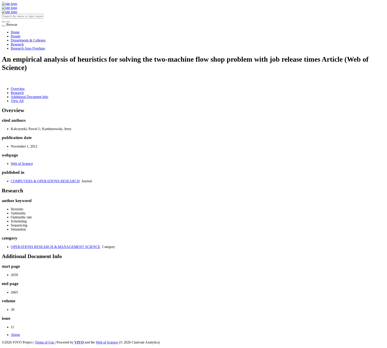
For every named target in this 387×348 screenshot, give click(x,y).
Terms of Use (45, 342)
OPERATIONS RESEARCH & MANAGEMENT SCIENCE (55, 247)
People (15, 36)
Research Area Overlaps (28, 48)
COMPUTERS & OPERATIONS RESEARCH (45, 181)
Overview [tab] (18, 89)
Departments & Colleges (28, 40)
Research (17, 44)
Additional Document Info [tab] (29, 97)
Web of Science (22, 163)
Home (15, 32)
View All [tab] (17, 101)
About (15, 335)
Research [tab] (17, 93)
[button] (3, 21)
